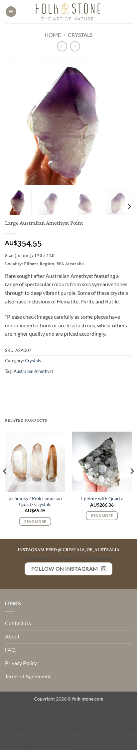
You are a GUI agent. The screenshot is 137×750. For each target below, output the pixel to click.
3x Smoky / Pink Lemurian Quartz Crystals (35, 501)
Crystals (80, 35)
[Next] (121, 121)
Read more (35, 521)
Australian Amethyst (33, 371)
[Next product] (62, 46)
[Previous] (16, 121)
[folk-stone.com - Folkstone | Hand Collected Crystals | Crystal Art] (68, 11)
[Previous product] (75, 46)
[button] (11, 11)
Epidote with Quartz (102, 498)
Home (53, 35)
